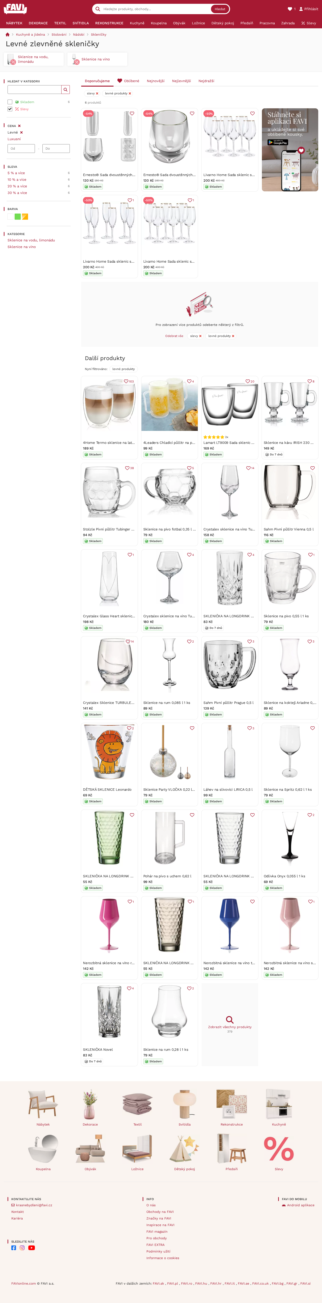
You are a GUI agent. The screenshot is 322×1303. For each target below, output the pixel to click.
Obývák (90, 1169)
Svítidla (185, 1124)
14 (252, 468)
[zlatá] (25, 217)
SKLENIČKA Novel (98, 1049)
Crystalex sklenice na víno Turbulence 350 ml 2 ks (245, 529)
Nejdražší (206, 81)
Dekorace (90, 1124)
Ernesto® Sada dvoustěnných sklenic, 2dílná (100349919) (130, 175)
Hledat (220, 9)
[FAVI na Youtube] (31, 1247)
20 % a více (17, 186)
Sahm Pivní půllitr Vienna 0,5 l (289, 529)
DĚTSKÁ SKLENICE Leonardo (107, 789)
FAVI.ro (187, 1283)
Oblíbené (131, 81)
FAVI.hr (216, 1283)
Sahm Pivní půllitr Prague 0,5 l (228, 703)
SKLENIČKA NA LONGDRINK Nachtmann (236, 616)
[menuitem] (14, 23)
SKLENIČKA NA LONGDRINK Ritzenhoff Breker (121, 876)
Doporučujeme (97, 81)
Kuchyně (279, 1124)
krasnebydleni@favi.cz (34, 1205)
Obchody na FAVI (160, 1212)
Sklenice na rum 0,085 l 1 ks (166, 703)
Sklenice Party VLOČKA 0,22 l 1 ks (171, 789)
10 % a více (17, 179)
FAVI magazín (157, 1231)
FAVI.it (230, 1283)
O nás (151, 1205)
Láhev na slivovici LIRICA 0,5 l (228, 789)
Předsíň (232, 1169)
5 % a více (16, 173)
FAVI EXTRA (155, 1245)
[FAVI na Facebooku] (13, 1247)
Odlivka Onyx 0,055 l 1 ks (284, 876)
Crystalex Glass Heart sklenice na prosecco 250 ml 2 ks (129, 616)
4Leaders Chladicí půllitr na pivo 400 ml (176, 443)
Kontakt (17, 1212)
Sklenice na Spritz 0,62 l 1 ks (288, 789)
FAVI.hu (201, 1283)
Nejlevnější (181, 81)
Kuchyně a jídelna (30, 34)
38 (132, 468)
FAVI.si (305, 1283)
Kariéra (17, 1218)
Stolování (59, 34)
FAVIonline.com (23, 1283)
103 (131, 381)
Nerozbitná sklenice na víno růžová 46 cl (117, 963)
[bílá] (10, 217)
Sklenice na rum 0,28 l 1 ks (165, 1049)
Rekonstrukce (232, 1124)
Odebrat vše (174, 336)
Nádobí (78, 34)
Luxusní (14, 139)
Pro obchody (156, 1238)
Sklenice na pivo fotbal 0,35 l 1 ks (171, 529)
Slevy (279, 1169)
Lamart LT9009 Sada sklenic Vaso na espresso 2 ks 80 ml (251, 443)
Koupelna (43, 1169)
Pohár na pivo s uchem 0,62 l (167, 876)
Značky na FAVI (158, 1218)
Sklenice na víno (22, 247)
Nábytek (43, 1124)
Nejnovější (156, 81)
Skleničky (98, 34)
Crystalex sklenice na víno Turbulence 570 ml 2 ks (185, 616)
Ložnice (137, 1169)
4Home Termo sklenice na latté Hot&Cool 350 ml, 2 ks (128, 443)
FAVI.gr (292, 1283)
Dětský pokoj (184, 1169)
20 (252, 381)
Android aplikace (300, 1205)
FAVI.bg (278, 1283)
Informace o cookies (162, 1258)
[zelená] (18, 217)
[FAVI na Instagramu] (22, 1247)
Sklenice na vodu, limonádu (31, 240)
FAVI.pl (173, 1283)
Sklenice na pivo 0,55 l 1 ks (286, 616)
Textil (137, 1124)
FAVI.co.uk (261, 1283)
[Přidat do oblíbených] (132, 113)
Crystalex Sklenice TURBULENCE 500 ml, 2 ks (122, 703)
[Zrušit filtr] (21, 132)
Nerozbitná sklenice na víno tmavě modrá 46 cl (242, 963)
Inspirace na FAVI (160, 1225)
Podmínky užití (158, 1251)
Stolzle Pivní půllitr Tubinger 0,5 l (111, 529)
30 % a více (17, 193)
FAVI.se (244, 1283)
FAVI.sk (159, 1283)
